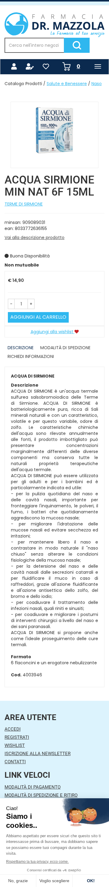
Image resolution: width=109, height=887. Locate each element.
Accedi (13, 729)
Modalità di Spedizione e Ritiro (41, 795)
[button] (11, 304)
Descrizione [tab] (21, 348)
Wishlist (15, 745)
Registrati (17, 737)
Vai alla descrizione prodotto (34, 238)
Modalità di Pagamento (33, 787)
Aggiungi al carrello (38, 317)
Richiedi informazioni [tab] (31, 356)
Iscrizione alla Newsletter (38, 753)
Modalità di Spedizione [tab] (65, 348)
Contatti (15, 761)
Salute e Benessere (67, 84)
